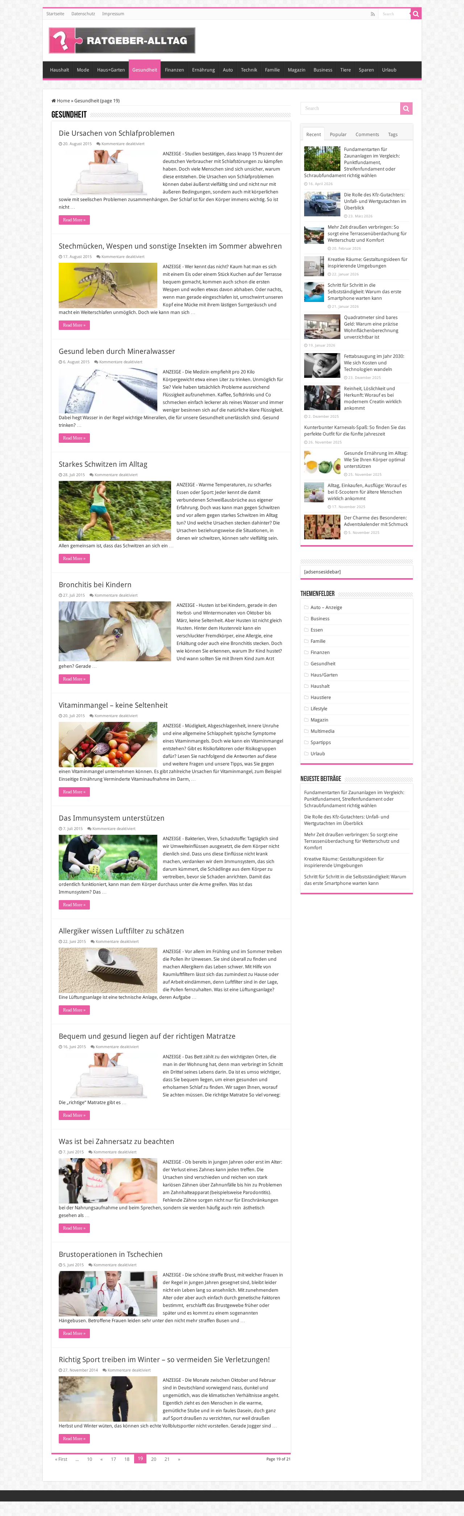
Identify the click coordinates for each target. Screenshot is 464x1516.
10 (89, 1459)
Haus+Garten (111, 70)
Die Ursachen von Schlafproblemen (117, 133)
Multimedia (323, 731)
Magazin (297, 70)
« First (61, 1459)
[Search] (416, 13)
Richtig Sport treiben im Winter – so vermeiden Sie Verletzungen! (164, 1359)
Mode (83, 70)
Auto (228, 70)
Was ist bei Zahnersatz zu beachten (116, 1141)
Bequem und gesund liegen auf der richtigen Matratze (147, 1036)
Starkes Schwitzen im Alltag (103, 464)
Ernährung (203, 70)
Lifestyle (319, 708)
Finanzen (174, 70)
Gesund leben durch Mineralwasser (117, 351)
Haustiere (321, 697)
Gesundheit (144, 70)
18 (126, 1459)
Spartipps (321, 742)
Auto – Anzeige (326, 607)
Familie (272, 70)
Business (323, 70)
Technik (249, 70)
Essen (317, 630)
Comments (367, 134)
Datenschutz (83, 13)
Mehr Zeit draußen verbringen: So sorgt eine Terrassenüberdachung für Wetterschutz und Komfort (367, 233)
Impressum (113, 13)
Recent (313, 134)
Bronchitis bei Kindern (95, 584)
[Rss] (373, 14)
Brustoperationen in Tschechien (111, 1254)
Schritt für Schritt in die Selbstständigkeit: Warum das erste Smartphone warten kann (364, 291)
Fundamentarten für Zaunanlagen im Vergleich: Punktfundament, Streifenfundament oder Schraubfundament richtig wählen (352, 162)
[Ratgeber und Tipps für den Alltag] (122, 39)
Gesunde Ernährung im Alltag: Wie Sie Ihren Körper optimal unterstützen (375, 459)
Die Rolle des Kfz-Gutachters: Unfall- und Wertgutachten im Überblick (375, 201)
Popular (338, 134)
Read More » (74, 219)
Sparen (366, 70)
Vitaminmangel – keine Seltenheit (113, 705)
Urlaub (389, 70)
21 (167, 1459)
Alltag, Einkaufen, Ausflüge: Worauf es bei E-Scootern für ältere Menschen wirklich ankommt (367, 492)
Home (63, 100)
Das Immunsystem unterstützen (112, 818)
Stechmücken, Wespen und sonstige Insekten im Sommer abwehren (170, 246)
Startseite (55, 13)
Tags (393, 134)
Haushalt (59, 70)
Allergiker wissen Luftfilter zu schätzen (121, 931)
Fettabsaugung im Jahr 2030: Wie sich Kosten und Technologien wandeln (374, 363)
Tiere (345, 70)
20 (153, 1459)
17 (113, 1459)
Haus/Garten (324, 675)
